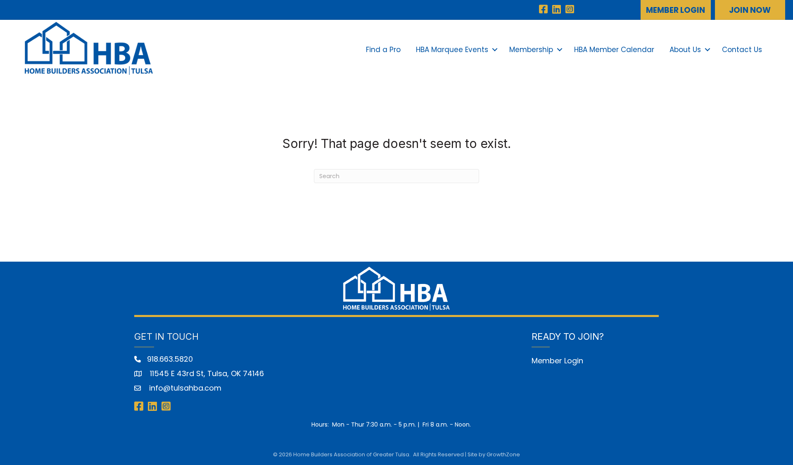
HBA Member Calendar (614, 50)
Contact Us (742, 50)
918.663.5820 (170, 359)
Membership (531, 50)
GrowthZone (503, 454)
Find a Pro (383, 50)
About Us (685, 50)
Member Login (557, 360)
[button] (676, 10)
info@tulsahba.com (184, 388)
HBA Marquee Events (452, 50)
